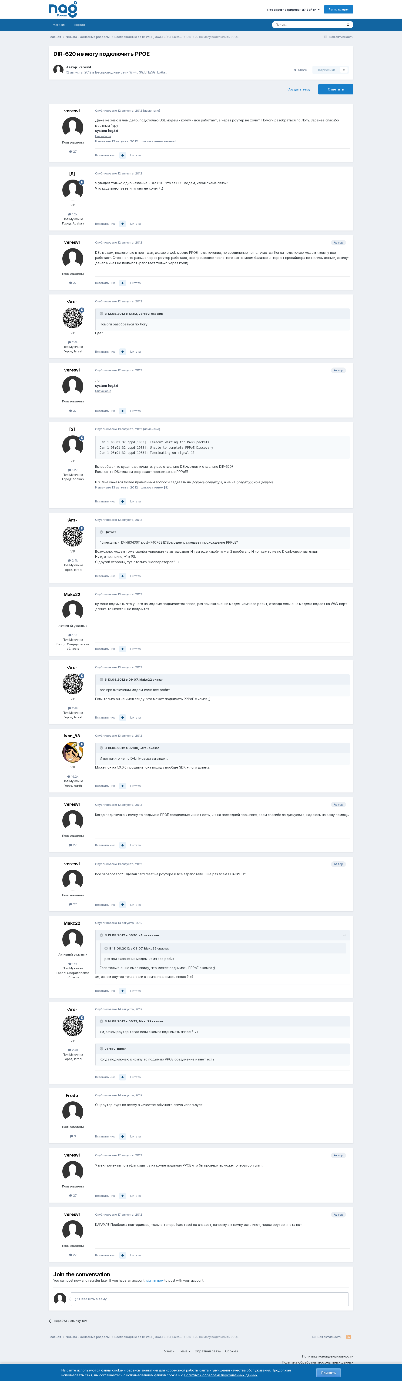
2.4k (74, 342)
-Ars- (72, 301)
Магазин (59, 25)
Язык (168, 1351)
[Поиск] (348, 24)
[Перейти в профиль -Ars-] (72, 318)
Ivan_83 (72, 735)
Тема (183, 1351)
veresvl (85, 67)
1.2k (74, 214)
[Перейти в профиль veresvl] (58, 70)
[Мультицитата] (122, 155)
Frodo (72, 1095)
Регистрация (338, 9)
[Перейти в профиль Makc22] (72, 610)
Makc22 (72, 594)
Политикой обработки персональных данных (221, 1375)
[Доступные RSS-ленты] (348, 1337)
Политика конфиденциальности (327, 1356)
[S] (72, 173)
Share (301, 70)
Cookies (231, 1351)
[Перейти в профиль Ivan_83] (72, 752)
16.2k (74, 776)
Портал (79, 25)
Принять (328, 1373)
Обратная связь (208, 1351)
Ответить (336, 89)
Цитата (135, 155)
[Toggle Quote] (102, 313)
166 (74, 635)
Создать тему (299, 89)
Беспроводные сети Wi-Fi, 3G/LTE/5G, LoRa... (131, 72)
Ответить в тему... (93, 1299)
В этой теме (328, 24)
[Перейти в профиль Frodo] (72, 1111)
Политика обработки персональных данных (317, 1362)
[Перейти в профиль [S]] (72, 190)
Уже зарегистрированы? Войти (292, 9)
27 (74, 151)
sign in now (155, 1280)
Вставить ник (105, 155)
